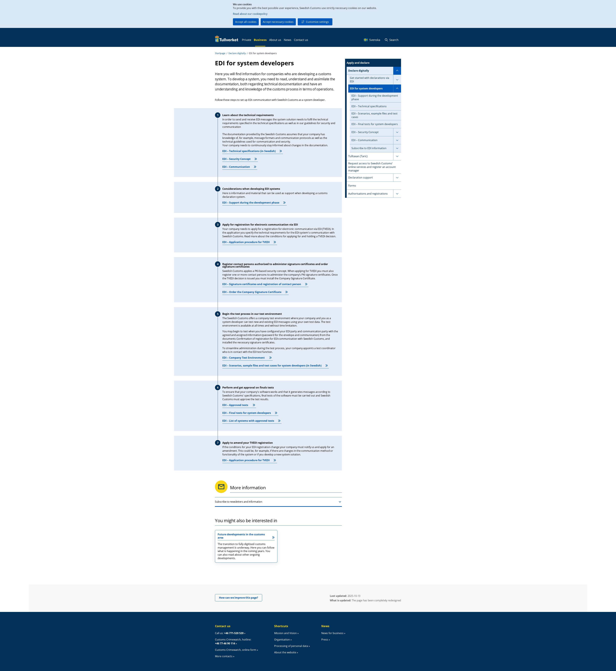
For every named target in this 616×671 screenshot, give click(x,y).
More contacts (223, 656)
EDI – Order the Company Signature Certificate (251, 292)
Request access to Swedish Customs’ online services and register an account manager (372, 167)
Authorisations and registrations (368, 193)
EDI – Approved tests (235, 405)
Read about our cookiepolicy (250, 14)
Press (324, 639)
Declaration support (360, 177)
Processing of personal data (291, 646)
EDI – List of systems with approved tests (248, 421)
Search (393, 40)
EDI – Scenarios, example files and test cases (374, 115)
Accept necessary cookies (278, 22)
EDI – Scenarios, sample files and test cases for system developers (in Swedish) (271, 365)
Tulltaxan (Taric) (358, 156)
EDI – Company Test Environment (243, 357)
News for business (332, 633)
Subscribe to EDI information (368, 148)
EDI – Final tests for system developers (246, 413)
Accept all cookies (246, 22)
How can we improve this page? (240, 597)
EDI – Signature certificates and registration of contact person (261, 284)
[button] (278, 502)
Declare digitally (237, 53)
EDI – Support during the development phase (250, 202)
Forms (352, 185)
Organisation (282, 639)
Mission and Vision (285, 633)
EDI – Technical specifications (369, 106)
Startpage (220, 53)
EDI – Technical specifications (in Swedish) (249, 151)
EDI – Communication (236, 167)
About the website (285, 652)
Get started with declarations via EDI (369, 79)
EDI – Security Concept (236, 159)
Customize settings (317, 22)
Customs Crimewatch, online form (235, 650)
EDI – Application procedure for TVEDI (246, 242)
